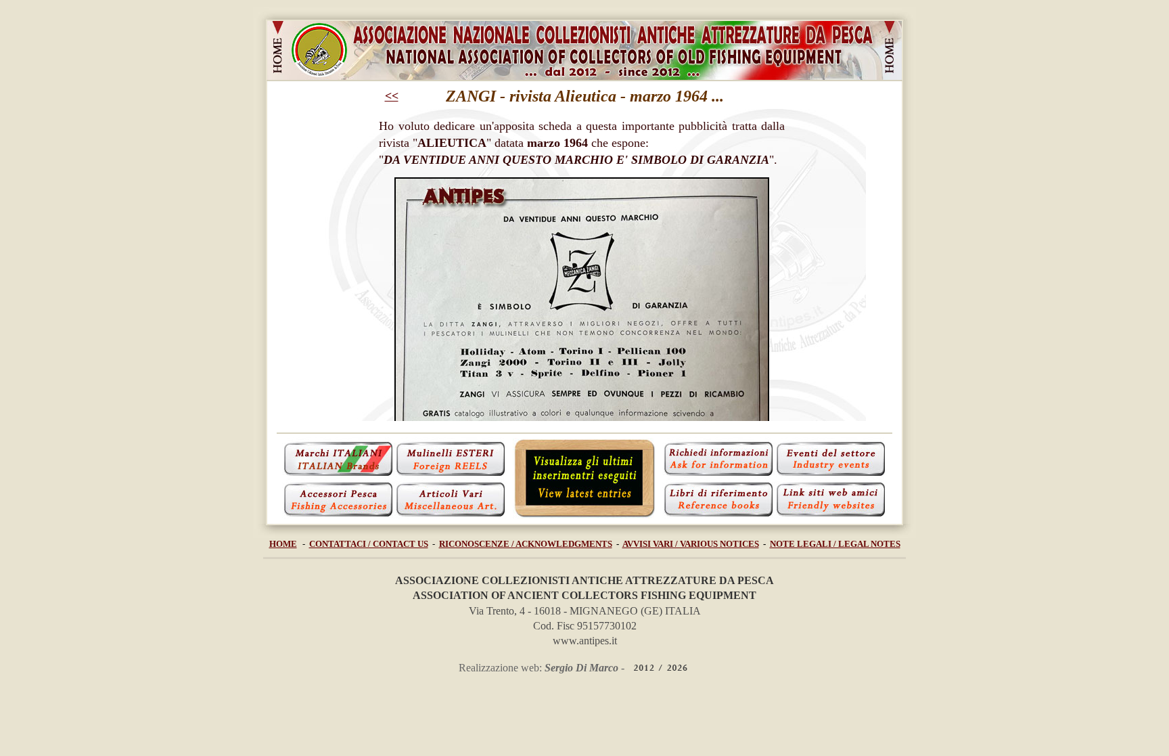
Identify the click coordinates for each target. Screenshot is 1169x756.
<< (391, 96)
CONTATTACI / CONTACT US (368, 544)
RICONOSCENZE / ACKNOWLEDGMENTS (525, 544)
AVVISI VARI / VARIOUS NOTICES (690, 544)
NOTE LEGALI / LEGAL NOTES (835, 544)
